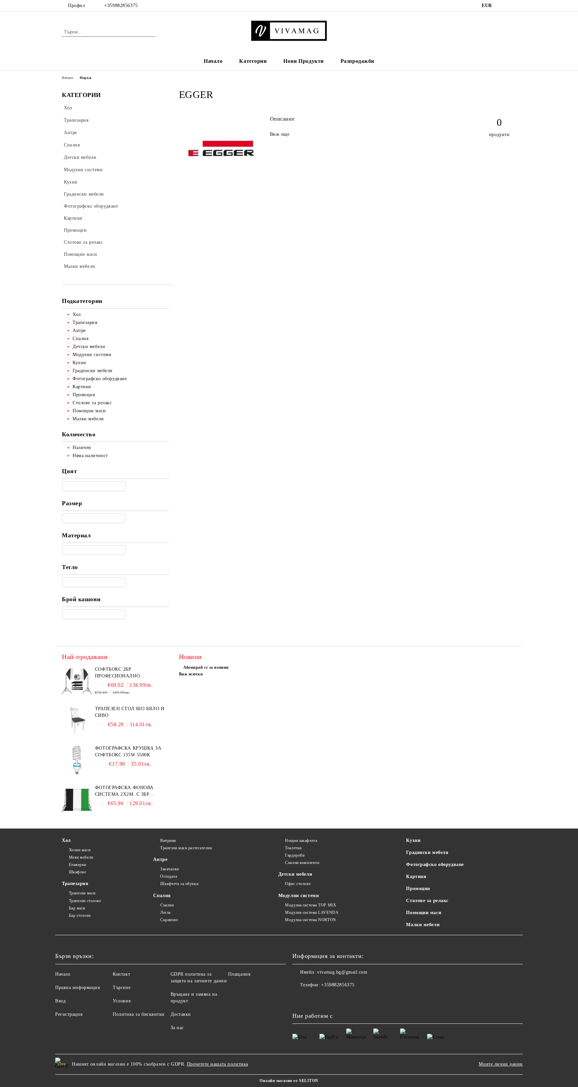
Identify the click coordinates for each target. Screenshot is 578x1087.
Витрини (168, 840)
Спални (167, 905)
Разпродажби (357, 61)
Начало (213, 61)
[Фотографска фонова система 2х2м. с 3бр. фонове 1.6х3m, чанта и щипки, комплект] (77, 799)
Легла (165, 912)
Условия (121, 1000)
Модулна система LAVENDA (312, 912)
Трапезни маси (82, 893)
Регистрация (68, 1014)
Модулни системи (298, 895)
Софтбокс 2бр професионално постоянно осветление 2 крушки (129, 673)
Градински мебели (427, 852)
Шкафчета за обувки (179, 883)
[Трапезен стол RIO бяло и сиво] (77, 720)
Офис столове (298, 883)
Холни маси (79, 850)
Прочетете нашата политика (217, 1064)
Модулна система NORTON (310, 919)
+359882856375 (120, 5)
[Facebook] (502, 5)
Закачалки (169, 869)
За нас (177, 1027)
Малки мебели (423, 924)
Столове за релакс (427, 900)
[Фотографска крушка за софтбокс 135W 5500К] (77, 760)
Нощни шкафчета (301, 840)
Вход (60, 1000)
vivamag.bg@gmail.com (342, 972)
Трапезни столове (85, 900)
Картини (416, 876)
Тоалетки (293, 848)
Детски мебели (295, 874)
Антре (160, 859)
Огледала (168, 876)
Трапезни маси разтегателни (186, 848)
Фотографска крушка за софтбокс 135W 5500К (128, 751)
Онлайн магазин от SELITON (289, 1080)
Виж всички (191, 674)
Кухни (413, 840)
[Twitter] (512, 5)
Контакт (121, 974)
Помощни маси (423, 912)
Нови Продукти (303, 61)
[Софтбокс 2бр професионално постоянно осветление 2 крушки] (77, 681)
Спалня (162, 895)
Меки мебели (81, 857)
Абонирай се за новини (206, 667)
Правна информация (77, 987)
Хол (66, 840)
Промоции (418, 888)
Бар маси (77, 908)
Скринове (169, 919)
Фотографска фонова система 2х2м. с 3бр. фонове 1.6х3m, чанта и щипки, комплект (127, 791)
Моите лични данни (501, 1064)
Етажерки (77, 864)
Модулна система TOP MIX (310, 905)
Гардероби (294, 855)
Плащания (239, 974)
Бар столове (80, 915)
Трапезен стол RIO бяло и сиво (129, 712)
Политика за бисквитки (139, 1014)
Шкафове (77, 872)
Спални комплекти (302, 862)
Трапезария (75, 883)
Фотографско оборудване (435, 864)
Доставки (181, 1014)
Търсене (121, 987)
